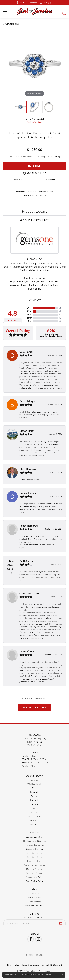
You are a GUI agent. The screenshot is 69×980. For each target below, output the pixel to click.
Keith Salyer (26, 561)
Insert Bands (34, 288)
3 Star (29, 314)
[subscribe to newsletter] (60, 923)
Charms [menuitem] (34, 808)
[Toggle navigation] (5, 13)
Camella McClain (29, 593)
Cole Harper (26, 352)
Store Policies (34, 901)
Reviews (34, 299)
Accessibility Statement (52, 965)
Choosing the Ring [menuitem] (34, 848)
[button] (20, 2)
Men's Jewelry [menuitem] (34, 816)
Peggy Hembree (28, 525)
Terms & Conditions (30, 965)
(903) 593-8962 (34, 121)
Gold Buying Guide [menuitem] (34, 881)
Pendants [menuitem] (34, 800)
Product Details (34, 211)
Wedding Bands (31, 285)
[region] (34, 65)
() (60, 308)
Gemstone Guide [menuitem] (34, 856)
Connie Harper (27, 493)
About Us (34, 893)
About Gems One (34, 219)
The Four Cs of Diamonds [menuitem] (34, 840)
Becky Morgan (27, 401)
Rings (13, 281)
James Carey (26, 651)
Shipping (18, 179)
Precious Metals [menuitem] (34, 860)
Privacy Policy (13, 965)
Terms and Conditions (34, 905)
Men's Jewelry (48, 285)
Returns (50, 179)
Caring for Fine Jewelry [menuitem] (34, 865)
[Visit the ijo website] (29, 955)
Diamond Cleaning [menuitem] (34, 869)
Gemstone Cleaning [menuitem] (34, 873)
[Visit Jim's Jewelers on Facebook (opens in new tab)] (30, 939)
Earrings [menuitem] (34, 796)
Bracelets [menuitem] (34, 792)
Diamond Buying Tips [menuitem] (34, 844)
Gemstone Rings (12, 23)
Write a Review (34, 707)
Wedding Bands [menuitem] (34, 784)
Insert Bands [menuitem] (34, 824)
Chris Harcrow (27, 469)
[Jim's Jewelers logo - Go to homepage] (34, 11)
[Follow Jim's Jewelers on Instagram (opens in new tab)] (38, 939)
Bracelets (31, 281)
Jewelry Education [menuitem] (34, 836)
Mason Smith (26, 431)
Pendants (42, 281)
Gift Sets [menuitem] (34, 820)
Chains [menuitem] (34, 812)
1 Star (29, 321)
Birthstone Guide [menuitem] (34, 852)
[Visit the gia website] (39, 955)
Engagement (15, 285)
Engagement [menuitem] (34, 780)
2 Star (29, 317)
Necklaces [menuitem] (34, 804)
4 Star (29, 311)
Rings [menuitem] (34, 788)
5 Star (29, 308)
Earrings (21, 281)
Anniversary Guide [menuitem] (34, 877)
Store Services (34, 897)
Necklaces (53, 281)
